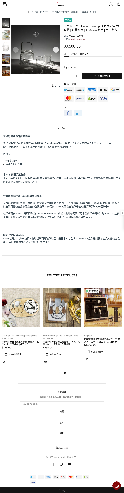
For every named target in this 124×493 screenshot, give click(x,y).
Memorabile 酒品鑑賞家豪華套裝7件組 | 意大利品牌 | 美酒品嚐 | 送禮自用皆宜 (102, 340)
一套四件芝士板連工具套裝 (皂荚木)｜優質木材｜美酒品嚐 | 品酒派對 (62, 343)
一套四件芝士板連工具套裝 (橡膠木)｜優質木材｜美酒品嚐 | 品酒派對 (20, 343)
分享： (67, 108)
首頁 (29, 12)
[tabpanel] (20, 327)
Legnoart (88, 335)
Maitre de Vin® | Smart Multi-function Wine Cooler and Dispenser (62, 448)
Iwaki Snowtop (78, 39)
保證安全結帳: (70, 84)
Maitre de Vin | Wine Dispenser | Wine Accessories (19, 337)
